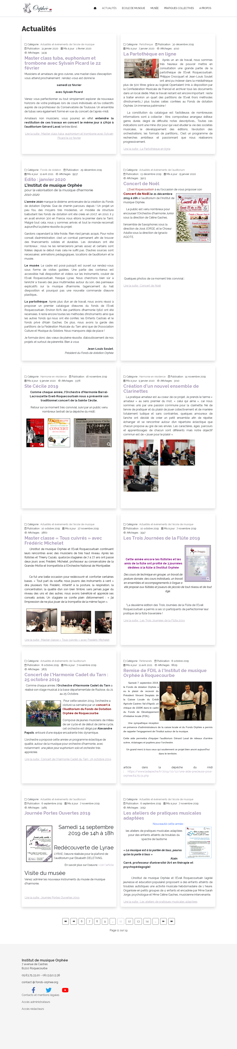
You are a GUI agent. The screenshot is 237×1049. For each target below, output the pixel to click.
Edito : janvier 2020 (45, 179)
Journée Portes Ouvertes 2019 (57, 813)
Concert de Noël (141, 183)
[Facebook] (33, 990)
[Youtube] (65, 990)
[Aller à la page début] (65, 921)
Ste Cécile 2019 (41, 386)
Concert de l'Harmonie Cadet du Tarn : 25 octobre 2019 (66, 677)
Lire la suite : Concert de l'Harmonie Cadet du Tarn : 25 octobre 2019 (68, 759)
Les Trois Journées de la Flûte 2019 (161, 538)
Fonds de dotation (50, 170)
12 (129, 921)
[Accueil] (95, 8)
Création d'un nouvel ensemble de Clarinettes (161, 389)
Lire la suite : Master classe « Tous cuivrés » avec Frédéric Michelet (67, 640)
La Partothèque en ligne (149, 54)
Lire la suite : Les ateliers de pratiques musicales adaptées (160, 901)
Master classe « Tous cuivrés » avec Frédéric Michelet (63, 540)
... (112, 921)
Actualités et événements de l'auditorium (162, 170)
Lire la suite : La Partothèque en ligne (147, 149)
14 (147, 921)
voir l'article (106, 865)
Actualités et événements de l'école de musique (67, 44)
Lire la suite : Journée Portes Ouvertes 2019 (52, 897)
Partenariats (145, 661)
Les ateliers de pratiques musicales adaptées (162, 815)
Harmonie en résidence (53, 376)
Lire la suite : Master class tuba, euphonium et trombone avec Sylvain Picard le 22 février (69, 136)
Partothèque (146, 44)
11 (121, 921)
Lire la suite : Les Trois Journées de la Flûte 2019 (154, 620)
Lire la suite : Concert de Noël (142, 285)
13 (138, 921)
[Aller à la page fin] (171, 921)
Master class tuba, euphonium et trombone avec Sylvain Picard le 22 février (62, 63)
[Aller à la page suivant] (163, 921)
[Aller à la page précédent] (73, 921)
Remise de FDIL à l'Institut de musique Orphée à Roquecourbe (165, 673)
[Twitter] (48, 990)
